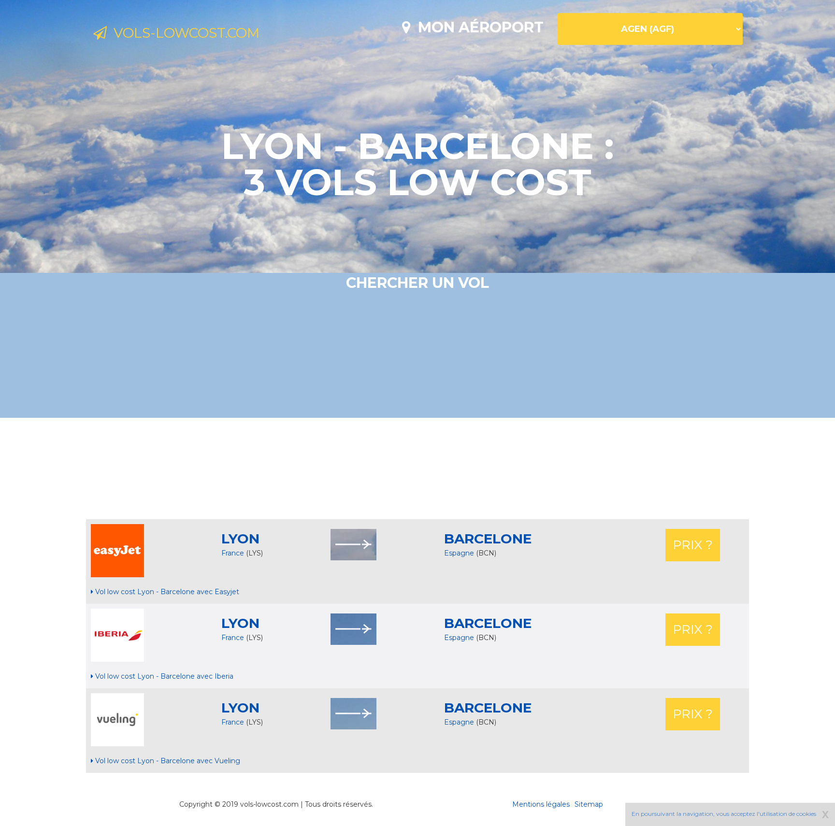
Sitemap (589, 804)
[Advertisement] (417, 468)
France (232, 553)
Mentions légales (541, 804)
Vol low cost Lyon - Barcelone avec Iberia (163, 676)
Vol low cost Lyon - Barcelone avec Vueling (166, 760)
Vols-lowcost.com (183, 33)
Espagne (460, 553)
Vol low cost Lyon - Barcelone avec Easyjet (166, 591)
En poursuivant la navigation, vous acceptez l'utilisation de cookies (724, 813)
